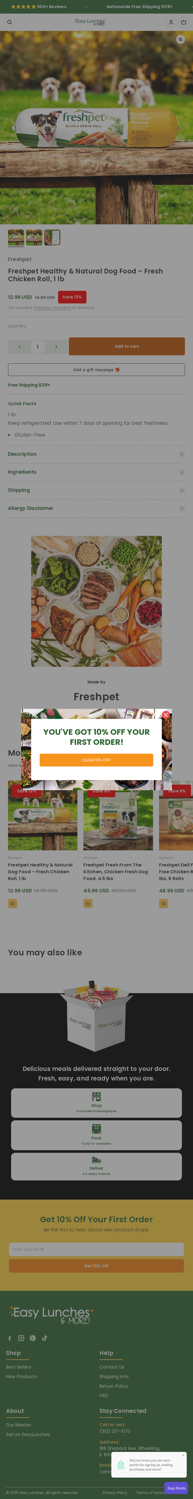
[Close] (166, 715)
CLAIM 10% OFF (96, 760)
